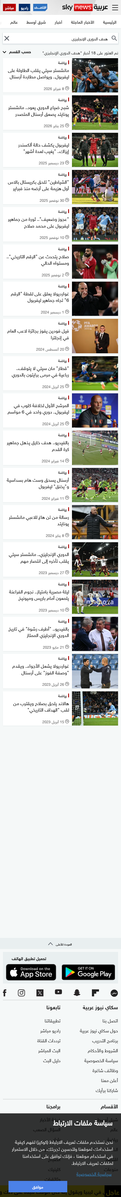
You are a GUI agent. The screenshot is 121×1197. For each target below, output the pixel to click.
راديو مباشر (50, 1030)
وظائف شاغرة (105, 1069)
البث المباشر (49, 1049)
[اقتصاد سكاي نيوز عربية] (40, 7)
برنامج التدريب (105, 1039)
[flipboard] (95, 993)
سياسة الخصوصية (101, 1059)
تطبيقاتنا (52, 1020)
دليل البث (51, 1059)
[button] (6, 38)
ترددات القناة (48, 1039)
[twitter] (39, 993)
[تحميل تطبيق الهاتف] (60, 972)
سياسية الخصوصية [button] (94, 1173)
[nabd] (114, 993)
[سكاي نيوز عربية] (85, 7)
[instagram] (21, 993)
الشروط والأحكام (103, 1049)
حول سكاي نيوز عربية (99, 1030)
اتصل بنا (110, 1020)
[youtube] (58, 993)
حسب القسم (19, 51)
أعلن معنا (109, 1079)
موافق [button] (37, 1186)
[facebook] (4, 993)
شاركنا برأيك (107, 1089)
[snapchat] (76, 993)
